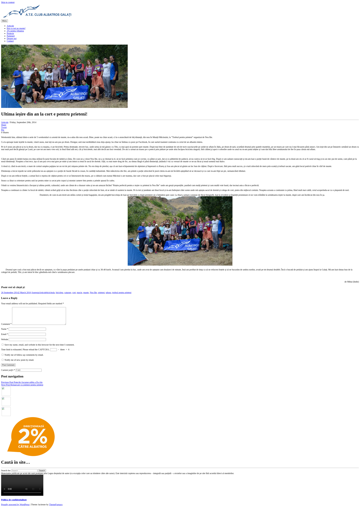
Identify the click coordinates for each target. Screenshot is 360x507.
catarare (67, 292)
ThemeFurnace (55, 504)
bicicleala (50, 292)
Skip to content (7, 2)
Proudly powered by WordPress (15, 504)
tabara (108, 292)
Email (4, 334)
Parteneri (11, 36)
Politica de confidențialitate (14, 500)
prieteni (101, 292)
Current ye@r (8, 370)
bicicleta (59, 292)
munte (86, 292)
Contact (10, 41)
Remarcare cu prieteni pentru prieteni (22, 385)
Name (4, 329)
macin (79, 292)
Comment (6, 324)
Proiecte (10, 33)
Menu (4, 21)
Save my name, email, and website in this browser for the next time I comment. (39, 345)
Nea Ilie (93, 292)
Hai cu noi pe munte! (16, 28)
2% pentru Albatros (15, 31)
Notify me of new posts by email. (19, 360)
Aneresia (35, 292)
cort (74, 292)
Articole (10, 26)
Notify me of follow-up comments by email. (23, 355)
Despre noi (11, 38)
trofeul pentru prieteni (121, 292)
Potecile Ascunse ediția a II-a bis (21, 382)
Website (4, 339)
